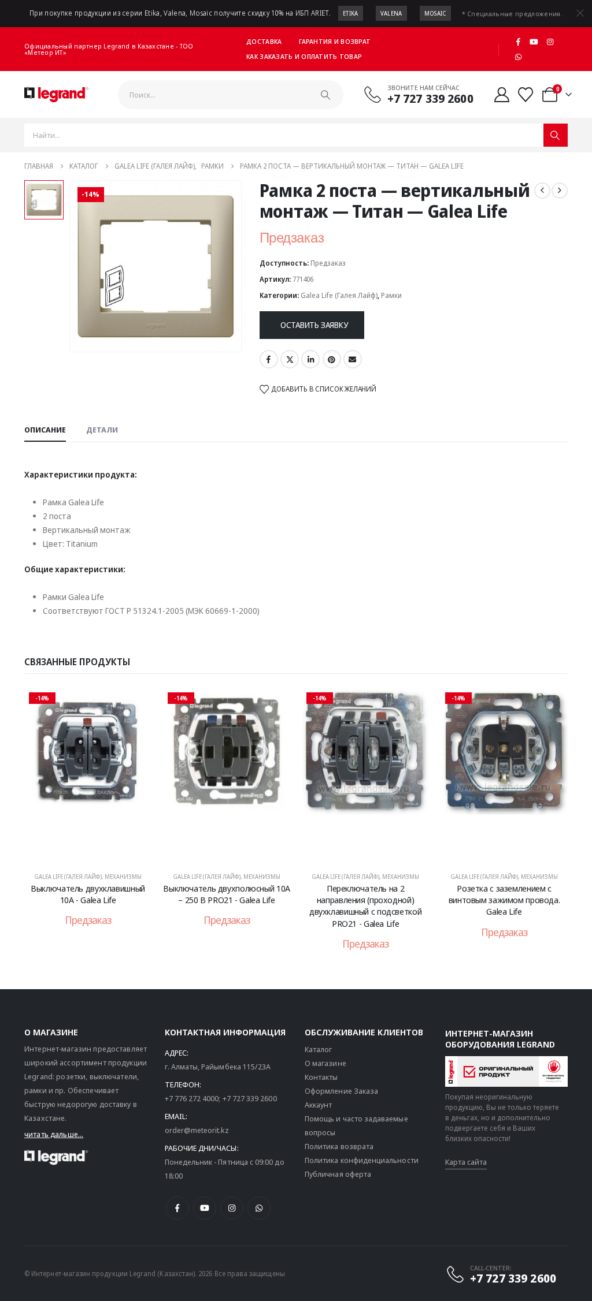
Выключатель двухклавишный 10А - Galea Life (88, 893)
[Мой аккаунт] (502, 94)
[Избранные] (526, 94)
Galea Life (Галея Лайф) (339, 295)
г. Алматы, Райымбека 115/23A (218, 1066)
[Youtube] (534, 41)
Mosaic (435, 13)
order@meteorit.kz (197, 1130)
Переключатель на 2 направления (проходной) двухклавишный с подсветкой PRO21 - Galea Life (365, 905)
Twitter (289, 359)
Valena (391, 13)
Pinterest (332, 359)
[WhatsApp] (518, 56)
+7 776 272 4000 (192, 1098)
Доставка (264, 41)
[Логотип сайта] (56, 95)
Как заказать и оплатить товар (304, 56)
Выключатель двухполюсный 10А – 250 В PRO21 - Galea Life (226, 893)
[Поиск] (325, 94)
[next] (560, 190)
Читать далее (96, 849)
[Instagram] (550, 41)
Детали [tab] (102, 429)
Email (352, 359)
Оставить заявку (314, 324)
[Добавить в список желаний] (134, 705)
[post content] (87, 774)
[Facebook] (518, 41)
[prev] (542, 190)
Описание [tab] (45, 429)
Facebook (269, 359)
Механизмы (123, 877)
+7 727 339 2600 (250, 1098)
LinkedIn (310, 359)
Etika (350, 13)
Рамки (391, 295)
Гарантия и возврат (335, 41)
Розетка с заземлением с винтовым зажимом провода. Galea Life (504, 900)
